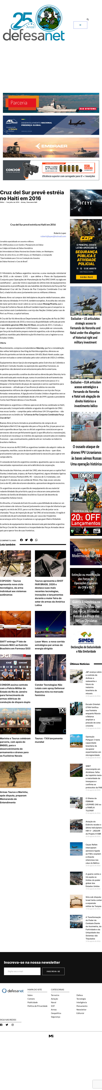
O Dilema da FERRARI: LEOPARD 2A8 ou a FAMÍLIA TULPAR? (93, 804)
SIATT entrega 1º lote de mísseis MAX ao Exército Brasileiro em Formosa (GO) (15, 645)
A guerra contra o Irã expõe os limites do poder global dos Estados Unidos (93, 880)
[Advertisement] (51, 62)
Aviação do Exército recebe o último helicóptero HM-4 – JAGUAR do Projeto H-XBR (94, 827)
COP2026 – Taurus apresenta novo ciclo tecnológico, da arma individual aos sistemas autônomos (13, 588)
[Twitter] (7, 1025)
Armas (23, 202)
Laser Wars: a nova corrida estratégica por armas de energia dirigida (50, 645)
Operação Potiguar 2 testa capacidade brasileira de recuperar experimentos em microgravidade (93, 746)
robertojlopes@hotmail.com (53, 236)
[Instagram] (12, 1025)
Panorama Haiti (32, 202)
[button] (88, 19)
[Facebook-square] (1, 1025)
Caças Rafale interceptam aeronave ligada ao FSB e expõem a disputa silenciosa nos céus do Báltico (93, 853)
